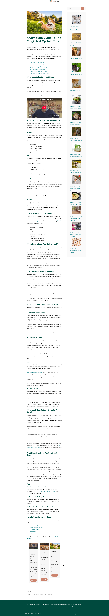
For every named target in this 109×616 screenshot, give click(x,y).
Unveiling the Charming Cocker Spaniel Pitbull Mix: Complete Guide (76, 140)
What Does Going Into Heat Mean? (37, 62)
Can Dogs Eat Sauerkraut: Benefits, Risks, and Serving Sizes (76, 124)
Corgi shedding (33, 531)
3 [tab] (43, 587)
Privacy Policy (76, 614)
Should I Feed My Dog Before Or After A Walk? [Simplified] (75, 188)
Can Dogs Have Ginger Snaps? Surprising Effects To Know (75, 250)
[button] (25, 565)
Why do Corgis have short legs (36, 527)
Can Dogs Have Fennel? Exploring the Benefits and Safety (76, 156)
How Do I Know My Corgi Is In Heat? (38, 66)
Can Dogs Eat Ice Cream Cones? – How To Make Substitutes (75, 234)
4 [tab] (44, 587)
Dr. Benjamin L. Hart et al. (41, 429)
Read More (33, 579)
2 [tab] (42, 587)
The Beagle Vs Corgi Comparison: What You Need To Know (33, 555)
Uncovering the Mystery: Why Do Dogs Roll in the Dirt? (75, 172)
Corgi (29, 591)
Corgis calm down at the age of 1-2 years (46, 491)
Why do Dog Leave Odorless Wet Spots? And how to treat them (76, 28)
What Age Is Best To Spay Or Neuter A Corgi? (40, 73)
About (64, 614)
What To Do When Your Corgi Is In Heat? (38, 71)
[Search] (82, 8)
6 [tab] (47, 587)
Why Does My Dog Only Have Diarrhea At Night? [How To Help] (40, 594)
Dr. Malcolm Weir (39, 260)
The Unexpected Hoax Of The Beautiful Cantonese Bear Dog (76, 60)
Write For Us (82, 614)
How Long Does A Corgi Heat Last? (37, 69)
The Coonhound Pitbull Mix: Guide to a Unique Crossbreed (76, 76)
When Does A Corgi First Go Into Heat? (38, 67)
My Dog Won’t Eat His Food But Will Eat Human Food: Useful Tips (75, 92)
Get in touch (69, 614)
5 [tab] (46, 587)
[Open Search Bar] (107, 4)
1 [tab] (41, 587)
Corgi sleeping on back (35, 529)
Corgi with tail (32, 533)
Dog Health (32, 591)
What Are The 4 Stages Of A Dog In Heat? (39, 64)
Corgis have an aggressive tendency (34, 372)
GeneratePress (38, 613)
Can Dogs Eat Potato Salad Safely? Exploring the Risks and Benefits (76, 108)
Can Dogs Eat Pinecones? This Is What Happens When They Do (76, 218)
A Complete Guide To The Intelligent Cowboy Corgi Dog (54, 555)
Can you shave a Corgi (34, 525)
